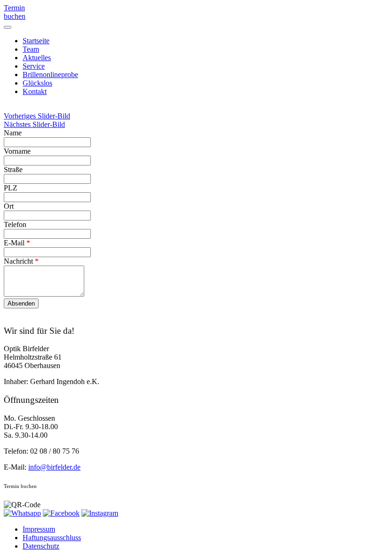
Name (13, 133)
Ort (9, 206)
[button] (37, 116)
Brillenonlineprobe (50, 75)
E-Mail (17, 243)
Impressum (39, 529)
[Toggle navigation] (7, 27)
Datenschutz (41, 546)
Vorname (17, 151)
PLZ (10, 188)
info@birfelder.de (54, 467)
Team (31, 49)
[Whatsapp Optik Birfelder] (22, 513)
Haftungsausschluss (52, 538)
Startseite (36, 41)
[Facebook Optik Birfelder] (61, 513)
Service (34, 66)
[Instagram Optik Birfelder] (99, 513)
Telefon (15, 224)
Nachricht (21, 261)
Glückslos (37, 83)
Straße (13, 169)
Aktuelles (37, 58)
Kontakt (35, 91)
